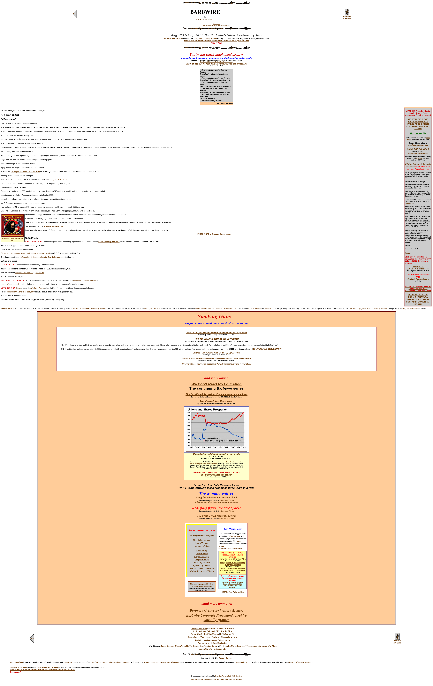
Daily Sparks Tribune (205, 38)
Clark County (202, 553)
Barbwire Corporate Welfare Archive (216, 610)
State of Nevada (201, 543)
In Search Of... (220, 648)
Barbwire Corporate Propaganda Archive (216, 615)
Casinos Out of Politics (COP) (206, 631)
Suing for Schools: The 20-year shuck (216, 497)
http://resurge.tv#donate (418, 145)
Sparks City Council (202, 565)
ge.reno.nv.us (307, 662)
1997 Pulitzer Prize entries (233, 592)
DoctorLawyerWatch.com (199, 637)
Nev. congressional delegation (201, 535)
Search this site (205, 648)
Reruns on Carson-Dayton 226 (418, 153)
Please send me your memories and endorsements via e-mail (25, 253)
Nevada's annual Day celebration (90, 308)
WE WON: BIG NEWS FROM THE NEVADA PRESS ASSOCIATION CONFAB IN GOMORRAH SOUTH (418, 124)
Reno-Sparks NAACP (152, 308)
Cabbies (170, 645)
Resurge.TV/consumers (246, 645)
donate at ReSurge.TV (24, 273)
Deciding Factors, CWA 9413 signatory (228, 676)
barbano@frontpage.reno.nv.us (85, 280)
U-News (211, 628)
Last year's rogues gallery (11, 284)
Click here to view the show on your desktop (216, 502)
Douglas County (202, 559)
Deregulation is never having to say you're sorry (232, 564)
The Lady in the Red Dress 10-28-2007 (232, 586)
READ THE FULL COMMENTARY (266, 349)
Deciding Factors (211, 634)
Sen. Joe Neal (226, 631)
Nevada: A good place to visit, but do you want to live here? (232, 569)
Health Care (230, 645)
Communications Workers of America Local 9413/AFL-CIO (216, 308)
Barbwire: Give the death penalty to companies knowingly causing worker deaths (216, 358)
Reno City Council (202, 562)
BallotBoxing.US (227, 634)
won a (31, 172)
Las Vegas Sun (17, 172)
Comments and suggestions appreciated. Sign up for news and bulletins (216, 679)
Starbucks (262, 645)
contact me (40, 273)
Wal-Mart (272, 645)
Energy (215, 645)
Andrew (408, 252)
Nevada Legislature (201, 540)
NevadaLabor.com (254, 308)
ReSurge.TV (409, 203)
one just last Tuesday (58, 179)
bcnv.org (419, 158)
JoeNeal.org (269, 308)
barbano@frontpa (295, 662)
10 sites (221, 546)
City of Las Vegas (201, 556)
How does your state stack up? (12, 239)
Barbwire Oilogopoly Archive (224, 637)
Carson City (201, 550)
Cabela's (179, 645)
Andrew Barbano (233, 536)
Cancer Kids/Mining (202, 645)
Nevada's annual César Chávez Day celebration (161, 662)
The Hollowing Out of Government (216, 338)
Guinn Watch (197, 634)
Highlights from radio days (418, 279)
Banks (163, 645)
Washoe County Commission (201, 568)
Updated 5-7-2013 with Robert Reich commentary (216, 62)
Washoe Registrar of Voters (202, 571)
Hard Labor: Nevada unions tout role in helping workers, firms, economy (216, 462)
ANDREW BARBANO (205, 19)
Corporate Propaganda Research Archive (216, 25)
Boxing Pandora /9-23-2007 (232, 584)
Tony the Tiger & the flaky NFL (233, 559)
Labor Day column (223, 475)
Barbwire (240, 541)
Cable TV (188, 645)
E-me (18, 288)
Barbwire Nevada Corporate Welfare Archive (212, 640)
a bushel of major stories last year (20, 292)
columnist (41, 257)
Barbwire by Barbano (18, 667)
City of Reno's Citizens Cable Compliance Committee (110, 662)
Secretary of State (202, 545)
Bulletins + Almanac (225, 628)
